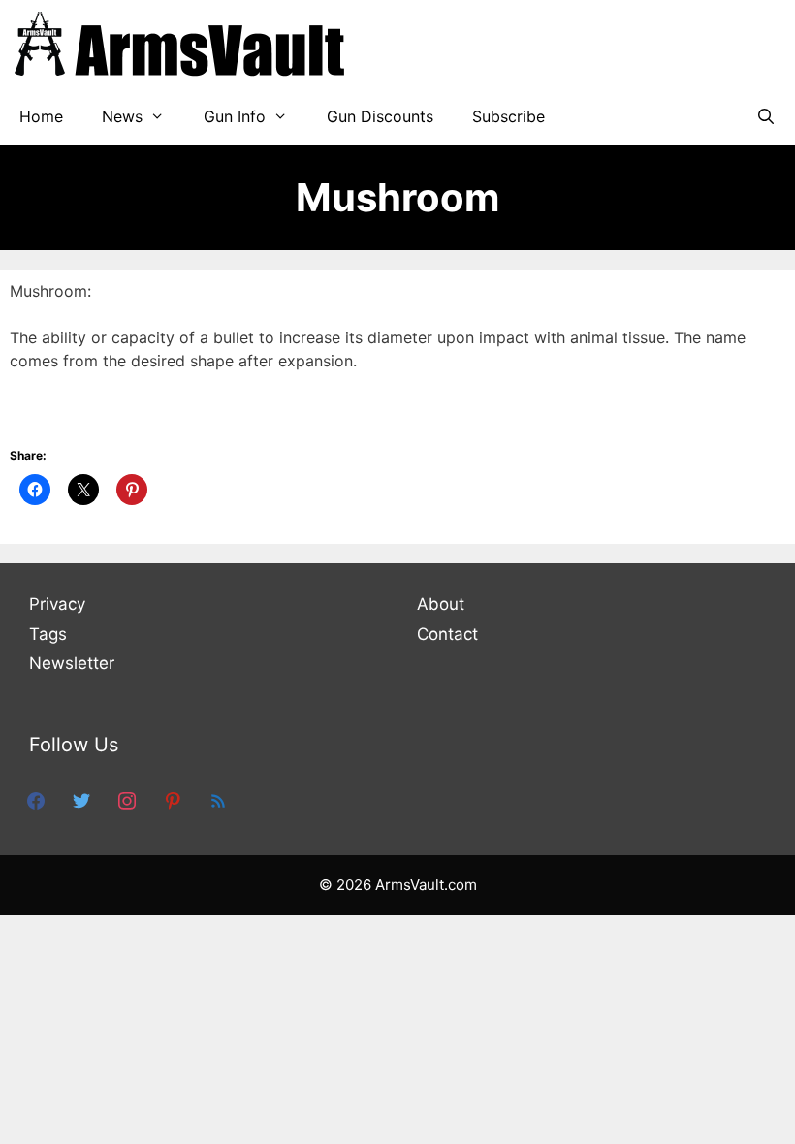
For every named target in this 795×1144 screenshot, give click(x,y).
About (440, 604)
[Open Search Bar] (765, 116)
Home (41, 116)
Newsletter (71, 663)
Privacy (57, 604)
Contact (447, 634)
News (122, 116)
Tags (48, 634)
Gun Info (235, 116)
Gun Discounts (380, 116)
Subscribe (508, 116)
